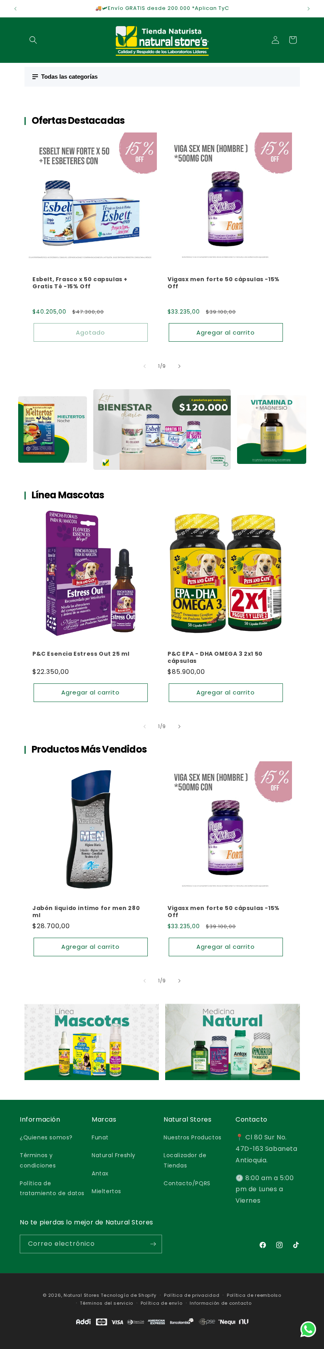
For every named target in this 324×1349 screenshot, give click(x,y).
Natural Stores (82, 1295)
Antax (100, 1173)
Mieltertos (106, 1191)
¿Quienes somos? (46, 1137)
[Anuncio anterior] (15, 8)
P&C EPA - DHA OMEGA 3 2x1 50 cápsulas (215, 657)
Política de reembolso (254, 1295)
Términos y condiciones (38, 1160)
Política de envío (162, 1303)
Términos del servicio (106, 1303)
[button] (33, 40)
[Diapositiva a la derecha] (179, 366)
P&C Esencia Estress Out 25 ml (80, 653)
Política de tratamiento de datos (52, 1188)
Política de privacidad (191, 1295)
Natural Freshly (114, 1155)
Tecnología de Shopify (128, 1295)
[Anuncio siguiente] (308, 8)
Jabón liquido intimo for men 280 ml (86, 911)
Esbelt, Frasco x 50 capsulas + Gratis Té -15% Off (80, 282)
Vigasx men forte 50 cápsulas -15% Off (224, 282)
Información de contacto (220, 1303)
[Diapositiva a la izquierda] (144, 366)
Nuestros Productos (193, 1137)
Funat (100, 1137)
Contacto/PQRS (187, 1183)
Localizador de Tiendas (185, 1160)
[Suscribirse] (153, 1244)
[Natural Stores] (161, 1331)
